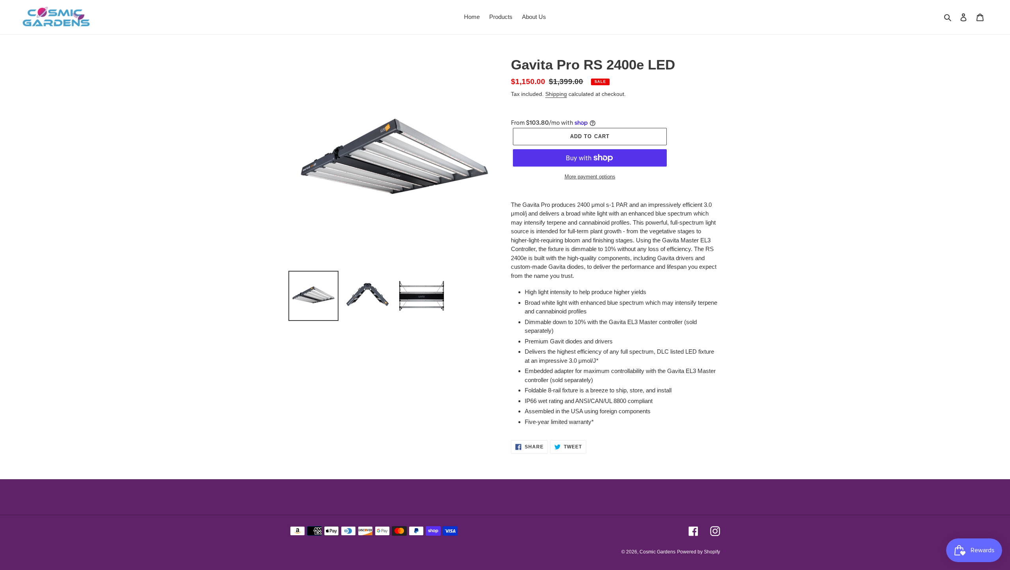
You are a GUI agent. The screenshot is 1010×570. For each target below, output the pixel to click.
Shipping (556, 94)
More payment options (590, 177)
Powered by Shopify (698, 552)
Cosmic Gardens (657, 552)
